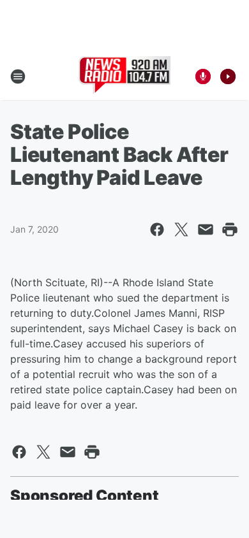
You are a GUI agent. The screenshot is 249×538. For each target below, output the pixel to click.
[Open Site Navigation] (18, 76)
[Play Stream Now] (228, 76)
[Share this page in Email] (206, 229)
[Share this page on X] (181, 229)
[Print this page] (230, 229)
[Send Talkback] (203, 76)
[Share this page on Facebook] (157, 229)
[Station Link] (125, 76)
